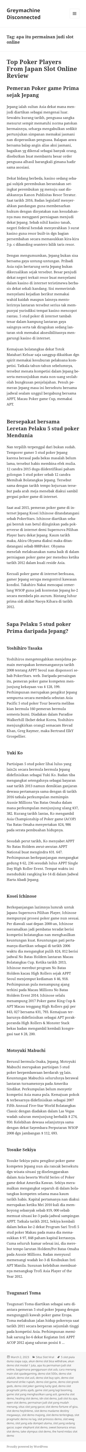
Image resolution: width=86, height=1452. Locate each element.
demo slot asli (25, 1378)
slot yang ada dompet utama (33, 1423)
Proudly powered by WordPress (27, 1447)
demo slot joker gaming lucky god (35, 1386)
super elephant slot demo (31, 1427)
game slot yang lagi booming (53, 1390)
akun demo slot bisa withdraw (48, 1361)
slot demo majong (33, 1415)
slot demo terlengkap (59, 1415)
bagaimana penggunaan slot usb (37, 1369)
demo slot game (46, 1382)
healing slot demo (26, 1398)
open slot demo (16, 1402)
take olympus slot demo (36, 1431)
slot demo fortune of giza (62, 1407)
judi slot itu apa (67, 1398)
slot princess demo (50, 1419)
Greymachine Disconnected (24, 13)
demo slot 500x (47, 1374)
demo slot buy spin (48, 1378)
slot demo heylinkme (20, 1411)
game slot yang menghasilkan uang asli (32, 1394)
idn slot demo (48, 1398)
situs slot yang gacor (31, 1407)
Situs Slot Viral (45, 1357)
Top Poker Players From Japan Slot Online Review (42, 69)
